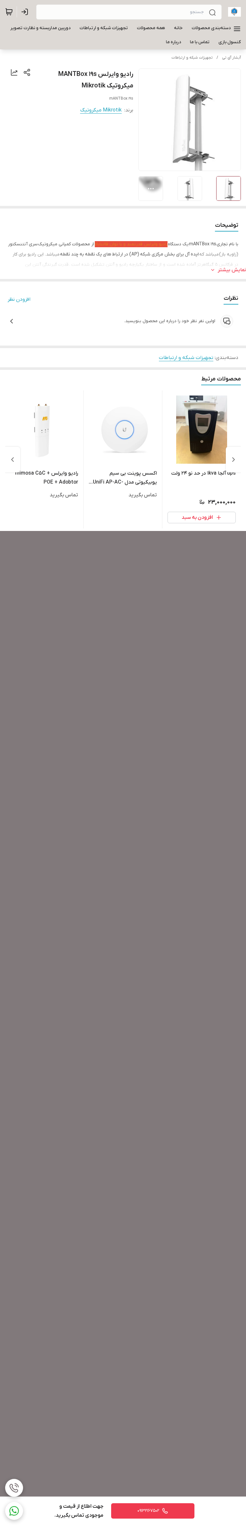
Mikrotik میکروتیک (101, 110)
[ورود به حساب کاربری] (26, 12)
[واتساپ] (14, 1511)
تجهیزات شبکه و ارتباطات (192, 57)
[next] (12, 459)
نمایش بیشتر (232, 270)
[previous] (233, 459)
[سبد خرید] (9, 12)
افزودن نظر (19, 299)
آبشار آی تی (231, 57)
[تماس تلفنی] (14, 1488)
